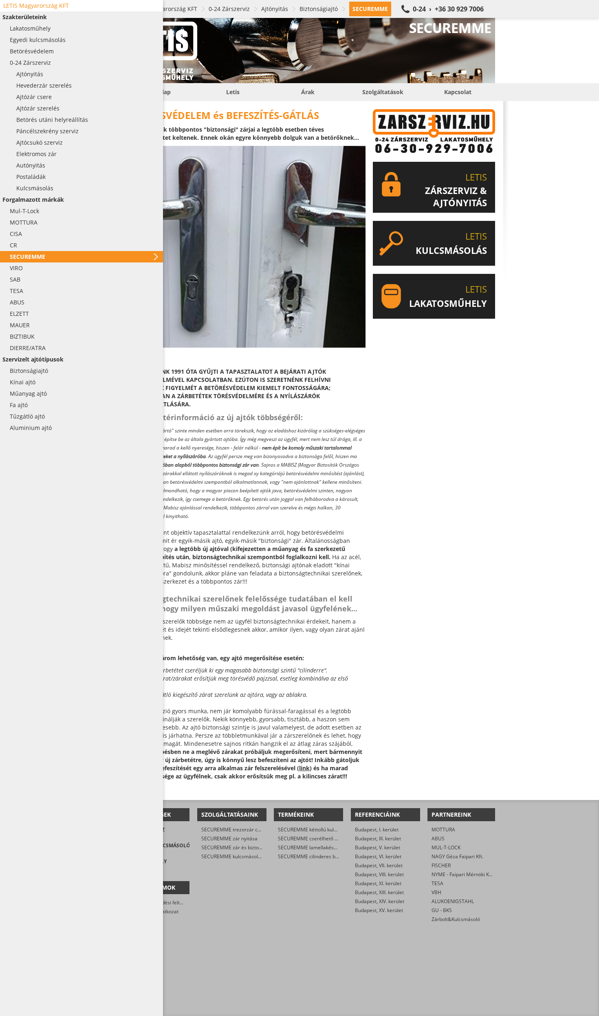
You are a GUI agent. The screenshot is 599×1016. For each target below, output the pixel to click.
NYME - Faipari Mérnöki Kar (463, 874)
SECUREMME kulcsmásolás (232, 856)
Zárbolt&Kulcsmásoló (456, 919)
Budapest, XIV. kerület (379, 901)
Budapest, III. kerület (378, 838)
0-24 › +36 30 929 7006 (448, 8)
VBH (436, 892)
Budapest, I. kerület (377, 829)
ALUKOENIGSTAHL (453, 901)
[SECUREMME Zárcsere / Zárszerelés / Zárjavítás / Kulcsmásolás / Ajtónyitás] (307, 50)
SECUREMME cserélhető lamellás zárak (323, 838)
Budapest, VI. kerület (378, 856)
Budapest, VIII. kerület (379, 874)
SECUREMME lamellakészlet (310, 847)
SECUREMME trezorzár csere (234, 829)
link (304, 768)
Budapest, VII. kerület (379, 865)
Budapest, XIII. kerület (379, 892)
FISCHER (441, 865)
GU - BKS (442, 910)
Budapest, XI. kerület (378, 883)
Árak (308, 92)
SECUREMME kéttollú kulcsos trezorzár (322, 829)
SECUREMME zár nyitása (229, 838)
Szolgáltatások (382, 92)
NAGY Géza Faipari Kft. (457, 856)
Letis (233, 92)
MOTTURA (443, 829)
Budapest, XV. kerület (379, 910)
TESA (437, 883)
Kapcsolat (457, 92)
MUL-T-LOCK (446, 847)
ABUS (438, 838)
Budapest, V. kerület (377, 847)
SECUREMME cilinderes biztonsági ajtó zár (326, 856)
